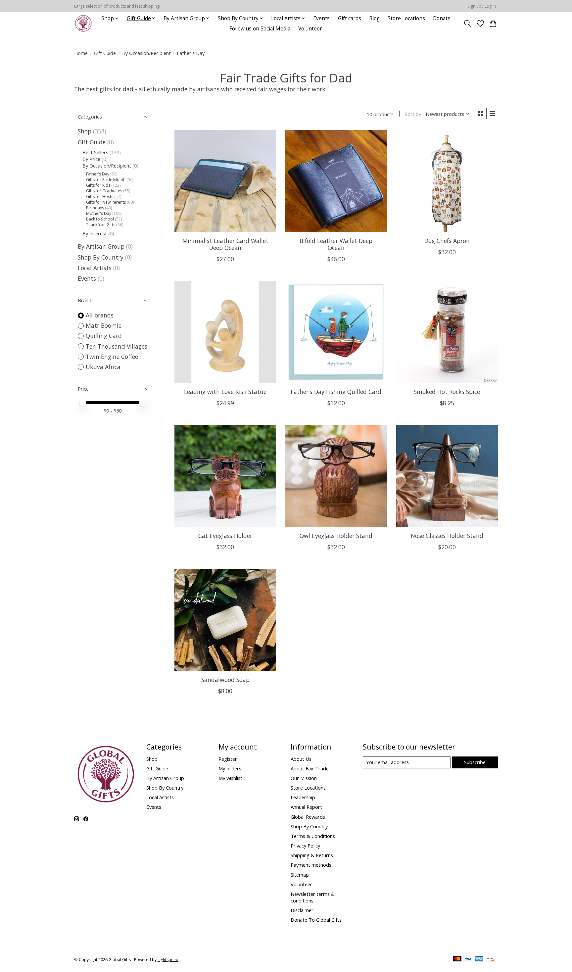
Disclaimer (302, 910)
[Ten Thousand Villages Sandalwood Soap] (225, 620)
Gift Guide (105, 53)
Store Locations (406, 18)
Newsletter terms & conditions (313, 897)
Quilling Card (104, 336)
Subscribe (475, 762)
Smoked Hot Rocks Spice (447, 392)
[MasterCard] (457, 959)
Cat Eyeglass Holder (225, 536)
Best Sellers (95, 152)
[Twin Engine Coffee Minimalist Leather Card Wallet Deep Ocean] (225, 181)
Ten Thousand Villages (116, 346)
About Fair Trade (310, 768)
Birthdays (95, 208)
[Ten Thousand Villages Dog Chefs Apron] (447, 181)
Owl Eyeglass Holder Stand (336, 536)
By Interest (94, 233)
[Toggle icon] (467, 23)
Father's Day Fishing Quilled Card (336, 392)
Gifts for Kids (98, 185)
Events (321, 18)
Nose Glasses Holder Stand (447, 536)
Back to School (100, 219)
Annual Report (306, 806)
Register (227, 758)
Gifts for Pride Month (105, 179)
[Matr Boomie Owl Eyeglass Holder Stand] (336, 476)
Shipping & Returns (312, 855)
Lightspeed (168, 959)
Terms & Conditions (313, 836)
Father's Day (97, 174)
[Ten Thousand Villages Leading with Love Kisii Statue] (225, 332)
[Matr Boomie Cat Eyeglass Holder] (225, 476)
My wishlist (230, 778)
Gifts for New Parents (106, 202)
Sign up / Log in (481, 6)
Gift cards (349, 18)
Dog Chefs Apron (447, 241)
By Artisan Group (101, 246)
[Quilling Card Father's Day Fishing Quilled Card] (336, 332)
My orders (229, 768)
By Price (91, 159)
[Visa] (468, 959)
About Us (301, 758)
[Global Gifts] (83, 23)
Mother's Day (98, 213)
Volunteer (310, 28)
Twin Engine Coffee (112, 357)
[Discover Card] (490, 959)
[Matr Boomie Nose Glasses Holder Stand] (447, 476)
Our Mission (304, 778)
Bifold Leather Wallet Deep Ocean (336, 244)
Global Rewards (308, 816)
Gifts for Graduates (104, 191)
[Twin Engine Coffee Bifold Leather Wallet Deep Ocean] (336, 181)
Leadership (303, 797)
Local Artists (95, 268)
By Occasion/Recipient (146, 53)
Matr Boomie (103, 325)
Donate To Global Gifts (316, 919)
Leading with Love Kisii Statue (225, 392)
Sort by (413, 114)
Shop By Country (100, 257)
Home (81, 53)
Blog (374, 18)
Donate (442, 18)
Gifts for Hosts (99, 196)
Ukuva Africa (103, 367)
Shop (84, 131)
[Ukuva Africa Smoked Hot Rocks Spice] (447, 332)
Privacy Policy (305, 845)
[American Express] (479, 959)
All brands (100, 315)
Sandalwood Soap (225, 680)
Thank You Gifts (100, 224)
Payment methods (311, 864)
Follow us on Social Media (259, 28)
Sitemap (300, 874)
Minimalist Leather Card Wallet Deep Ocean (225, 244)
